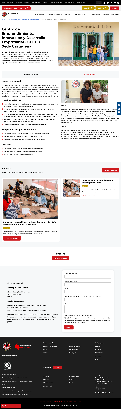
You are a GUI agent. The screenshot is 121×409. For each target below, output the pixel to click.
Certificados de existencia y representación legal (17, 381)
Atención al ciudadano (9, 374)
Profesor (26, 2)
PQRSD (4, 384)
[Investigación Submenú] (84, 14)
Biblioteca (106, 14)
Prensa (45, 349)
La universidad (73, 349)
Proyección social (74, 376)
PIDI (96, 359)
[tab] (31, 74)
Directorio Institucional (50, 346)
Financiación (115, 14)
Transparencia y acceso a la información (14, 377)
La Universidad (39, 14)
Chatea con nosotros (12, 406)
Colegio (87, 8)
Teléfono (67, 289)
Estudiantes (99, 352)
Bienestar (98, 356)
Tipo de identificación (71, 296)
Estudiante (18, 2)
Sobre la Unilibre (48, 386)
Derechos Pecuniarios (8, 387)
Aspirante (10, 2)
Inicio (3, 20)
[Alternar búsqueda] (99, 2)
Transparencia (80, 2)
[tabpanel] (60, 118)
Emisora (101, 8)
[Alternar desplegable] (62, 2)
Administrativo (35, 2)
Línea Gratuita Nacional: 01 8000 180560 (9, 356)
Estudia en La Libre (75, 346)
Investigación (79, 14)
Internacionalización (94, 14)
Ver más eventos (60, 258)
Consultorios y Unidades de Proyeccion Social (23, 20)
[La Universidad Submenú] (45, 14)
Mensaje (67, 304)
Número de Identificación (92, 296)
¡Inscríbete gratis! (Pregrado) (15, 8)
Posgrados (46, 379)
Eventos (71, 382)
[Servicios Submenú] (71, 14)
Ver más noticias (110, 170)
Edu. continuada (48, 382)
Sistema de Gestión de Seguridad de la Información (18, 391)
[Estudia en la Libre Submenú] (61, 14)
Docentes (98, 349)
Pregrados (46, 376)
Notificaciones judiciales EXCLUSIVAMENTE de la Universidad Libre (60, 401)
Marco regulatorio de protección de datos (15, 394)
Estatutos (98, 346)
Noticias (71, 379)
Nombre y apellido (70, 273)
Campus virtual (69, 2)
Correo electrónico (70, 281)
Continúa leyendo (12, 238)
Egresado (45, 2)
